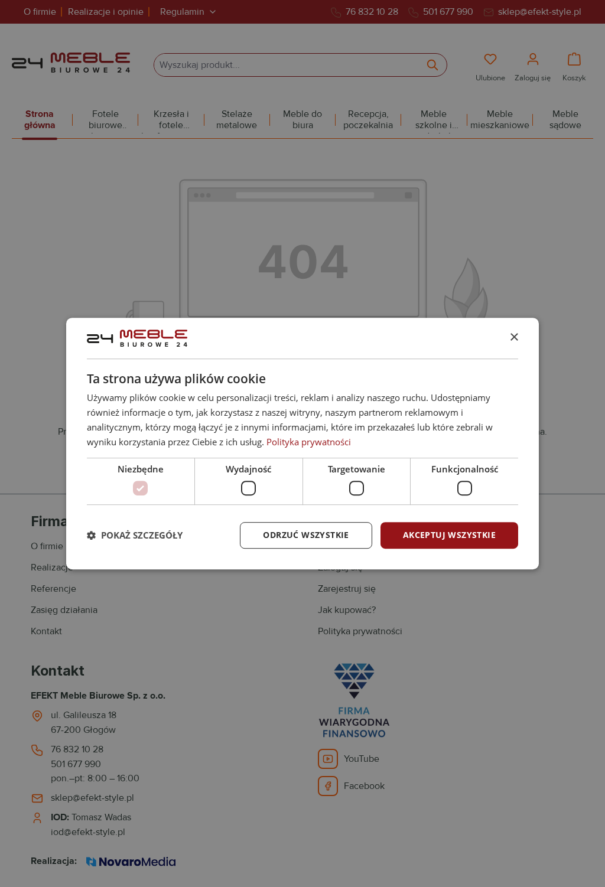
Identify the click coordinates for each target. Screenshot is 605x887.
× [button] (513, 337)
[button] (135, 535)
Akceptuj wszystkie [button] (449, 534)
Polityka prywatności (308, 442)
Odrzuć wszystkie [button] (306, 534)
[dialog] (302, 443)
